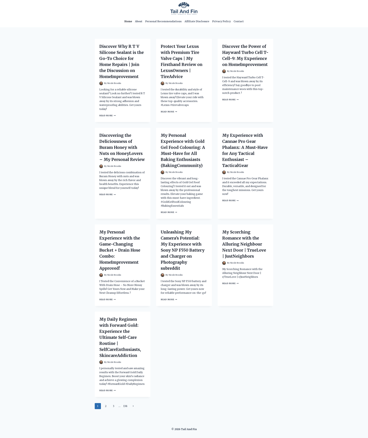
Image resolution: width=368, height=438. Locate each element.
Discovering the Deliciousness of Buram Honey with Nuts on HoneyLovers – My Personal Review (122, 147)
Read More (107, 115)
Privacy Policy (221, 21)
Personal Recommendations (163, 21)
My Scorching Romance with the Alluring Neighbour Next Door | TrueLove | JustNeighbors (244, 244)
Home (128, 21)
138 (125, 406)
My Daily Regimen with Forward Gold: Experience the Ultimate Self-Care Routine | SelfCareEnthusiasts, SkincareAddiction (120, 337)
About (138, 21)
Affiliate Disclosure (197, 21)
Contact (239, 21)
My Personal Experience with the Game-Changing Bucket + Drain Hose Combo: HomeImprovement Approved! (119, 250)
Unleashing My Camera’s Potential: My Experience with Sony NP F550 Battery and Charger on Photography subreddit (183, 250)
